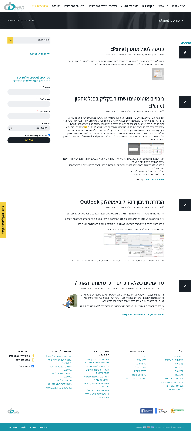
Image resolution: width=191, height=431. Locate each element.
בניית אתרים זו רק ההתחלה (97, 390)
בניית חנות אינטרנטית (174, 359)
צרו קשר (180, 393)
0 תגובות (148, 54)
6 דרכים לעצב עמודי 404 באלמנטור (61, 368)
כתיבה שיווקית (140, 371)
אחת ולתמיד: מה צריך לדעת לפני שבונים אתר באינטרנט (97, 361)
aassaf (108, 54)
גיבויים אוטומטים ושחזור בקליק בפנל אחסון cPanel (119, 102)
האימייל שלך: (44, 99)
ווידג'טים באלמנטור (63, 380)
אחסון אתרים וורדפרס (174, 378)
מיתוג (144, 356)
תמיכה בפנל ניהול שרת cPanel (130, 54)
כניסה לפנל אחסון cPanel (137, 49)
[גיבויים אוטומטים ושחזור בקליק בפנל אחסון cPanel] (185, 102)
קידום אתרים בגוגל (138, 374)
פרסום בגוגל (140, 367)
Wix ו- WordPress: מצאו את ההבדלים (96, 385)
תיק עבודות (179, 374)
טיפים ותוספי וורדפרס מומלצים (129, 288)
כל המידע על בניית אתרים (98, 366)
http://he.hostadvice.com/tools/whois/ (143, 314)
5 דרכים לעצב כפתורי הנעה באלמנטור (60, 361)
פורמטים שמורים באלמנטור (60, 384)
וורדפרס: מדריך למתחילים (172, 382)
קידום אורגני (141, 363)
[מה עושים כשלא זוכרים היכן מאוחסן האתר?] (185, 286)
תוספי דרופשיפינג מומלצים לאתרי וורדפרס (97, 371)
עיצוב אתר (179, 363)
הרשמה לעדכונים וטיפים (36, 135)
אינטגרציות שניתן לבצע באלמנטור (61, 375)
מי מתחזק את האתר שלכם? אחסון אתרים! (97, 395)
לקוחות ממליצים (176, 389)
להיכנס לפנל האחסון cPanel (102, 136)
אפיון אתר (179, 371)
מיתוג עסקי (141, 359)
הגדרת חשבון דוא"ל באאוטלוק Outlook (122, 201)
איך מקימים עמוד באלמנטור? (59, 356)
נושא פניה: (45, 123)
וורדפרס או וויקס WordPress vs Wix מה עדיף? (96, 378)
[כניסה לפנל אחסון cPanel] (185, 52)
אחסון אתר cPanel (171, 20)
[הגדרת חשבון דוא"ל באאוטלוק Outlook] (185, 205)
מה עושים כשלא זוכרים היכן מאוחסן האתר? (119, 282)
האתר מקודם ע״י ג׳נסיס (136, 378)
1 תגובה (147, 288)
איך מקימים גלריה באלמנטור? (59, 387)
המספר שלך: (44, 111)
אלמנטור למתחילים (175, 385)
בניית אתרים (178, 356)
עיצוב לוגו (179, 367)
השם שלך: (45, 87)
